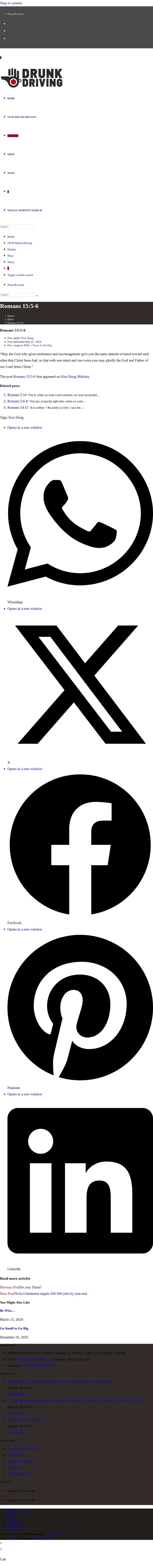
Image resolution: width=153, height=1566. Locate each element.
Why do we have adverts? (25, 1420)
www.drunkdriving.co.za (37, 1365)
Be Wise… (7, 1310)
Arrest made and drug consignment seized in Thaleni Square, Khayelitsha (59, 1381)
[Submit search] (36, 295)
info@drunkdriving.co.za (35, 1359)
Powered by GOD (15, 1529)
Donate (11, 249)
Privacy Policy (13, 1520)
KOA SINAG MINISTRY (19, 1511)
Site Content (12, 1523)
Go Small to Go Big (14, 1328)
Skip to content (11, 3)
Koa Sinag (27, 338)
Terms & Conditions (22, 1461)
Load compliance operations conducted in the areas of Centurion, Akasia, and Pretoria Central (74, 1400)
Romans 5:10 (17, 395)
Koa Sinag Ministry (75, 376)
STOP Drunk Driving (19, 243)
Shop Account (15, 13)
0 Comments (16, 1394)
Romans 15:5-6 (15, 322)
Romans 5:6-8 (17, 401)
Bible (27, 345)
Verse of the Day (42, 345)
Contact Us (15, 1455)
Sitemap (11, 1525)
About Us (11, 1509)
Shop (10, 255)
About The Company (22, 1448)
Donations (14, 1467)
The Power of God (20, 1474)
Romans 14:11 (17, 407)
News (10, 262)
